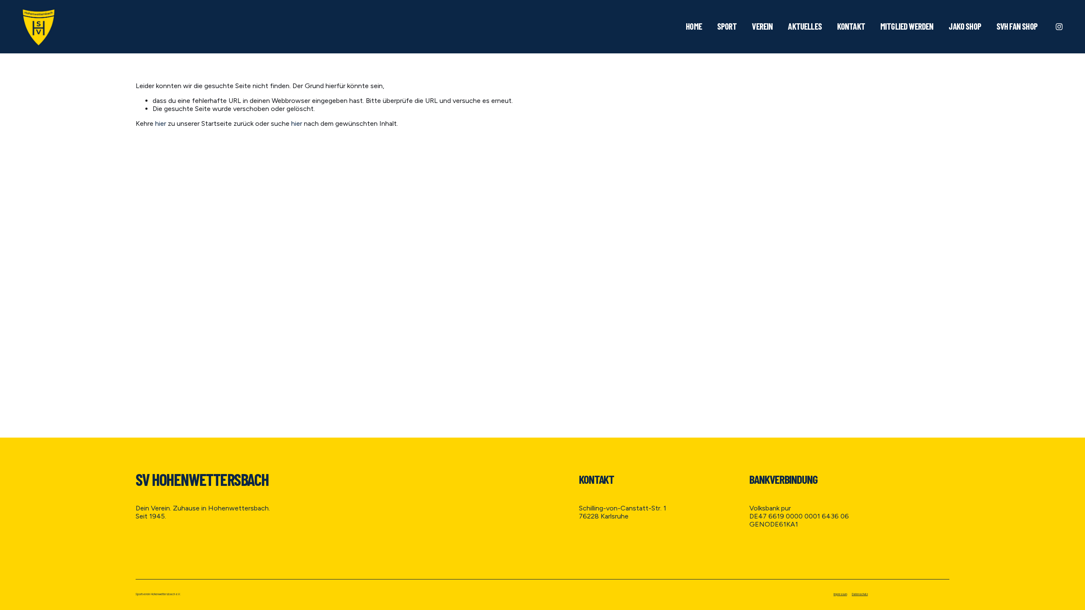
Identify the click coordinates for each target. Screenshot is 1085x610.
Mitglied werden (907, 26)
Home (694, 26)
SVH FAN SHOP (1017, 26)
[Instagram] (1059, 26)
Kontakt (851, 26)
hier (160, 123)
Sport (727, 26)
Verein (762, 26)
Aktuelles (805, 26)
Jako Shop (965, 26)
